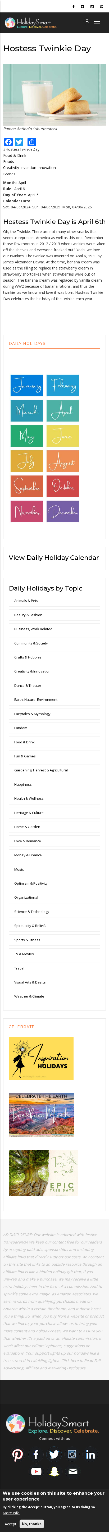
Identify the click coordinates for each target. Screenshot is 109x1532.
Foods (8, 161)
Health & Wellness (29, 798)
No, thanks (32, 1524)
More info (11, 1512)
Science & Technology (31, 911)
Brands (9, 173)
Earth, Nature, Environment (35, 699)
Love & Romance (27, 841)
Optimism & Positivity (31, 883)
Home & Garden (27, 826)
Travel (19, 968)
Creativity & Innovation (32, 671)
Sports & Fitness (27, 940)
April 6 (33, 194)
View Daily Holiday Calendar (54, 557)
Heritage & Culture (29, 812)
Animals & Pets (26, 600)
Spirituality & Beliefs (30, 925)
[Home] (39, 22)
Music (19, 869)
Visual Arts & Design (30, 982)
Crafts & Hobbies (28, 657)
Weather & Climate (29, 996)
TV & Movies (24, 954)
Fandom (20, 727)
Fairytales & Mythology (32, 713)
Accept (10, 1523)
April (22, 182)
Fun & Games (25, 756)
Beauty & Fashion (28, 614)
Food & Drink (14, 155)
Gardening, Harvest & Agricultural (41, 770)
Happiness (23, 784)
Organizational (26, 897)
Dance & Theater (27, 685)
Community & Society (31, 643)
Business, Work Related (33, 628)
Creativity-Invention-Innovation (29, 167)
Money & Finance (28, 855)
